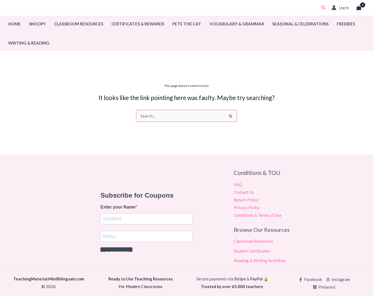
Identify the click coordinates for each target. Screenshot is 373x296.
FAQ (238, 184)
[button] (323, 7)
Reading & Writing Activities (260, 260)
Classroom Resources (78, 23)
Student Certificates (252, 250)
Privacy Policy (247, 207)
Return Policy (246, 199)
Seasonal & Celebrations (300, 23)
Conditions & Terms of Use (258, 215)
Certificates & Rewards (137, 23)
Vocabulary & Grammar (236, 23)
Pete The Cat (186, 23)
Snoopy (37, 23)
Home (14, 23)
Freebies (346, 23)
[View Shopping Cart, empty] (358, 8)
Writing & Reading (28, 42)
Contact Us (244, 192)
